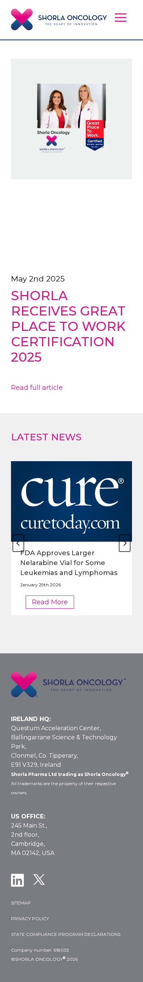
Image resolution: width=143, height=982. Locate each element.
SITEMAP (21, 903)
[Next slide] (125, 543)
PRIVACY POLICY (30, 918)
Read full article (37, 388)
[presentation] (71, 501)
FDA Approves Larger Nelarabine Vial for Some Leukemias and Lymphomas (68, 563)
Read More (53, 603)
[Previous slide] (18, 543)
